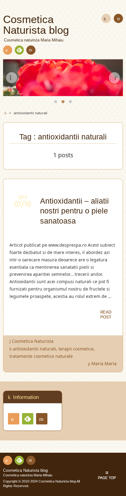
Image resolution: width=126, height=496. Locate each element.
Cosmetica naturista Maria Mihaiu (27, 475)
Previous (11, 77)
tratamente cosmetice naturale (41, 356)
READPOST (105, 314)
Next (114, 77)
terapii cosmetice (76, 349)
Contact (30, 50)
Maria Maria (104, 363)
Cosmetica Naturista (33, 341)
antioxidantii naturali (34, 349)
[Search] (106, 18)
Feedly (19, 50)
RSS (7, 50)
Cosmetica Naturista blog (25, 470)
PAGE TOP (107, 478)
